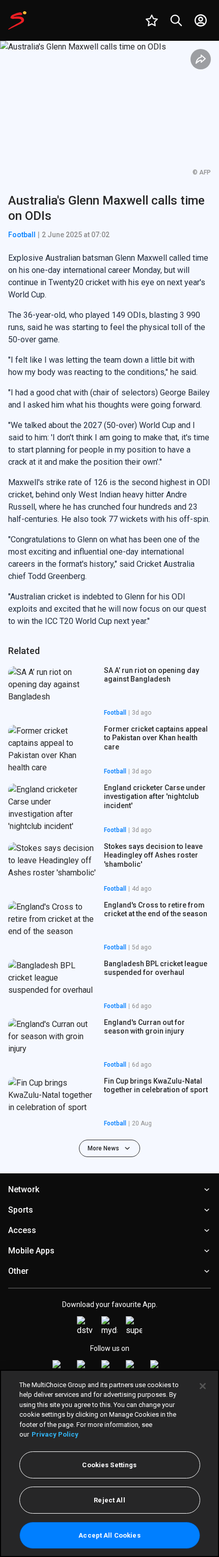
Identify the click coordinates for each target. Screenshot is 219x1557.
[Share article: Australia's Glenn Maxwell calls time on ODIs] (200, 59)
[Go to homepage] (17, 20)
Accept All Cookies (109, 1535)
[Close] (202, 1386)
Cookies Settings (109, 1465)
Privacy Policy (55, 1434)
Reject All (109, 1500)
